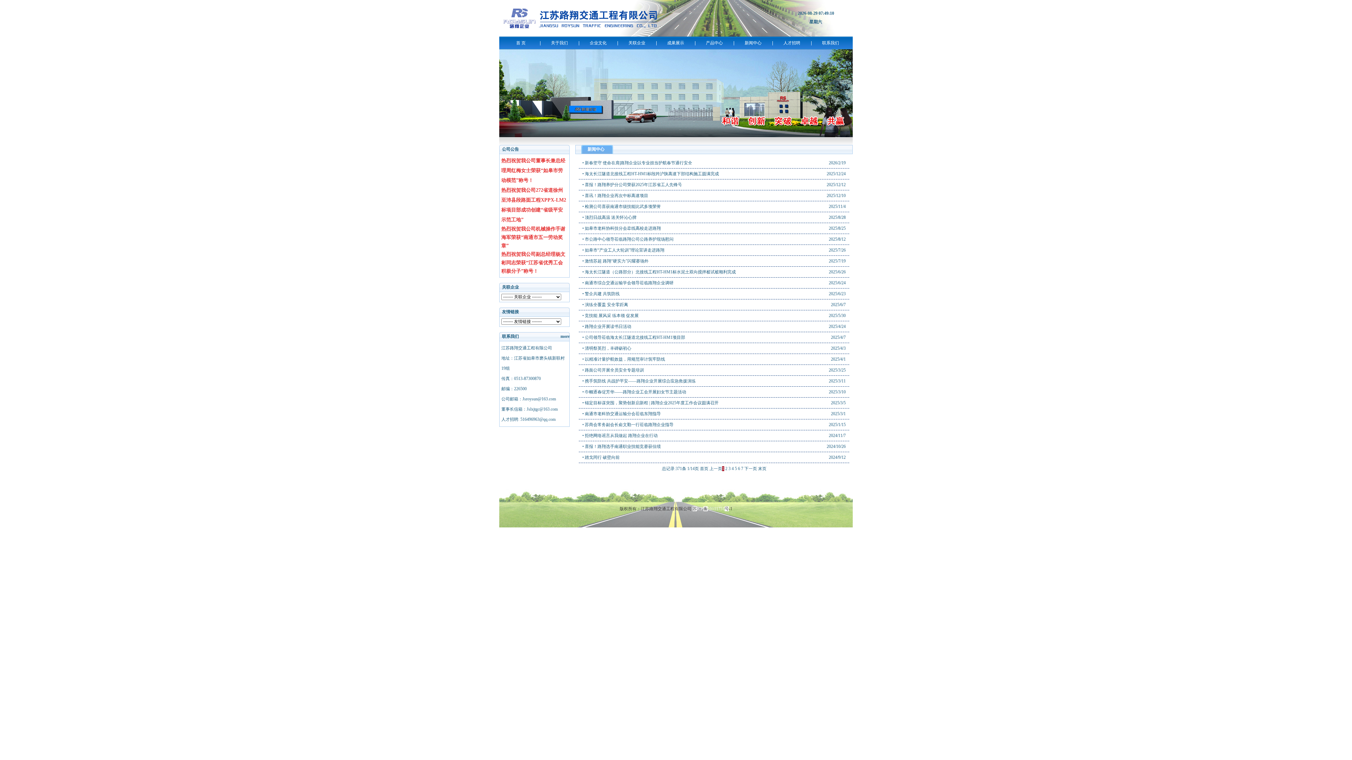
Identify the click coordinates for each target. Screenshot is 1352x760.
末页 (762, 468)
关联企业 (636, 42)
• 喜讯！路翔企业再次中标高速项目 (615, 195)
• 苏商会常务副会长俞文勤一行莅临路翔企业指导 (628, 424)
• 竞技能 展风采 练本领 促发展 (610, 315)
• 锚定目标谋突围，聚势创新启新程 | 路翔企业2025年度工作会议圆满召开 (650, 402)
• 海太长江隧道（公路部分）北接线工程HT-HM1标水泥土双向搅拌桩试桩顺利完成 (659, 272)
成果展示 (675, 42)
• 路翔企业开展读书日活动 (606, 326)
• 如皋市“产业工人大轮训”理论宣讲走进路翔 (623, 250)
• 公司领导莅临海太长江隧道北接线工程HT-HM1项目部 (633, 337)
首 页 (521, 42)
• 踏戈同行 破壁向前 (601, 457)
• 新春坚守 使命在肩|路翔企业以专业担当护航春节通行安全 (637, 162)
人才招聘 (791, 42)
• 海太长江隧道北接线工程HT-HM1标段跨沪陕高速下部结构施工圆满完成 (650, 173)
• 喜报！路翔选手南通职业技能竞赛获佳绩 (621, 446)
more (565, 336)
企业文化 (598, 42)
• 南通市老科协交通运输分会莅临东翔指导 (621, 413)
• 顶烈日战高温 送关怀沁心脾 (609, 217)
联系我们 (830, 42)
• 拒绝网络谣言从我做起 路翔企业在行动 (620, 435)
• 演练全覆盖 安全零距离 (605, 304)
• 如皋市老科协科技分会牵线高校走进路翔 (621, 228)
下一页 (750, 468)
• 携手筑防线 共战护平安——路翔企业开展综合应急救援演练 (639, 381)
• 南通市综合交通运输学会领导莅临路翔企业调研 (628, 282)
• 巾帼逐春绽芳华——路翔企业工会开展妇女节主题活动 (634, 392)
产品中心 (714, 42)
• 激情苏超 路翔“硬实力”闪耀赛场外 (615, 261)
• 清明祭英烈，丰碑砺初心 (606, 348)
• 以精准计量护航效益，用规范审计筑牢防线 (623, 359)
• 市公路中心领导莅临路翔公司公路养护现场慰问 (628, 239)
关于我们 (559, 42)
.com (538, 419)
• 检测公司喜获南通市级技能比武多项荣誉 (621, 206)
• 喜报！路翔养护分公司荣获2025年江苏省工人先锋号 (632, 184)
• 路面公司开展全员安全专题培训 (613, 370)
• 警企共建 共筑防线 (601, 293)
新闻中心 (753, 42)
